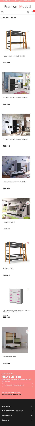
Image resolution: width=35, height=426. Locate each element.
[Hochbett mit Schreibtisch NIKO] (16, 39)
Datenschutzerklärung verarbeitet (12, 394)
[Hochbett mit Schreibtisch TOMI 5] (16, 167)
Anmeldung (15, 390)
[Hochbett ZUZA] (16, 252)
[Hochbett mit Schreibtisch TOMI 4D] (16, 83)
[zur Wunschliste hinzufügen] (28, 32)
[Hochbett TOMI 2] (16, 208)
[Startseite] (17, 6)
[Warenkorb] (32, 12)
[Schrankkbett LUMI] (16, 340)
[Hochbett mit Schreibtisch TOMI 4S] (16, 125)
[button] (2, 12)
